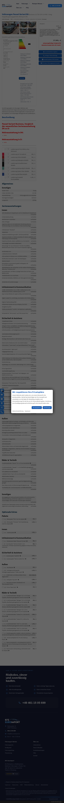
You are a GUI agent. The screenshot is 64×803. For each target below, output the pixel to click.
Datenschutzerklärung (17, 411)
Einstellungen (47, 407)
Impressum (27, 411)
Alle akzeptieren (37, 407)
